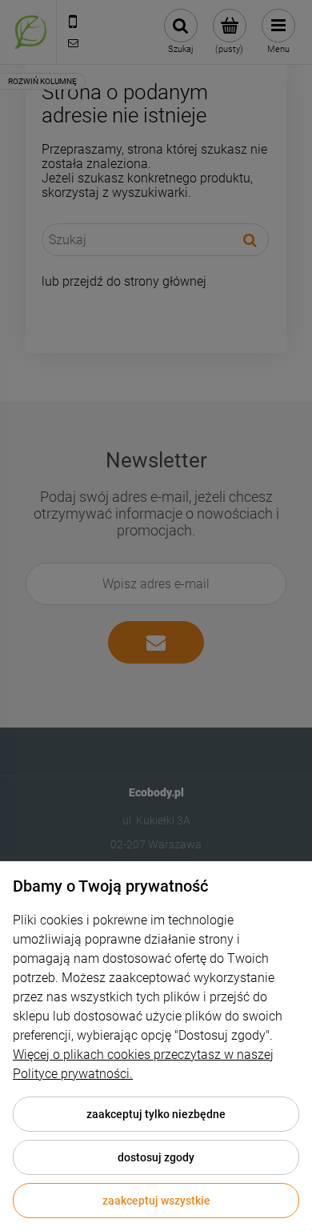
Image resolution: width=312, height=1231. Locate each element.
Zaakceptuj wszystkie (156, 1200)
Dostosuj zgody (156, 1157)
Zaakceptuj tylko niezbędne (156, 1114)
